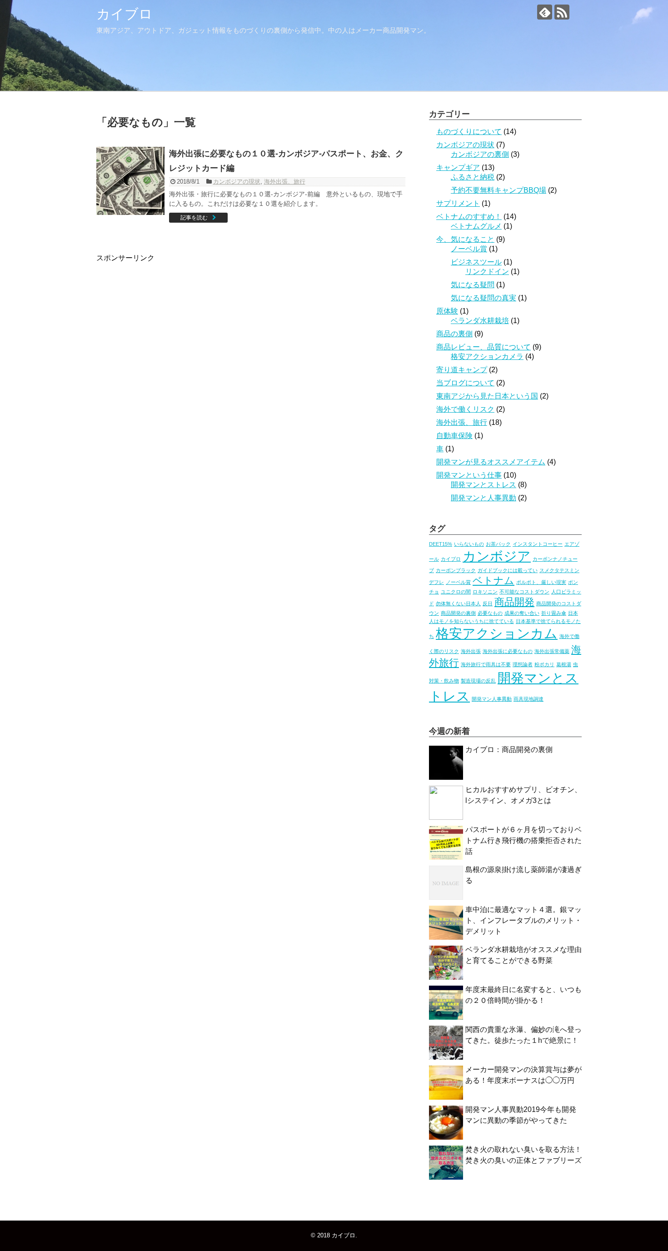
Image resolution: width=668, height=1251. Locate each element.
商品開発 (514, 602)
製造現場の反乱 (478, 680)
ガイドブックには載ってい (508, 570)
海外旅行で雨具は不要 (486, 664)
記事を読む (194, 217)
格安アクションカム (497, 633)
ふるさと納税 (472, 177)
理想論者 (523, 664)
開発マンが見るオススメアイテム (490, 462)
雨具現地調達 (528, 699)
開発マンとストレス (483, 484)
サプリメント (458, 203)
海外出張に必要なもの (508, 651)
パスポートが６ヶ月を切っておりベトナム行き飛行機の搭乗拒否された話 (523, 840)
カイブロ (124, 13)
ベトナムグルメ (476, 226)
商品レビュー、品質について (483, 347)
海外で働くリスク (465, 409)
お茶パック (498, 544)
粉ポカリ (544, 664)
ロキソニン (485, 591)
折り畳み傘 (553, 613)
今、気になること (465, 239)
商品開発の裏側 (458, 613)
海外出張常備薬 (551, 651)
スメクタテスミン (559, 570)
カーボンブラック (456, 570)
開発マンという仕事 (469, 475)
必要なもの (490, 613)
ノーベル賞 (469, 249)
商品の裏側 (454, 334)
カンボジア (497, 555)
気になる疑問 (472, 285)
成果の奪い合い (521, 613)
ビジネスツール (476, 262)
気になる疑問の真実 (483, 298)
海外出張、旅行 (284, 181)
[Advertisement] (172, 350)
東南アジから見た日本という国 (487, 396)
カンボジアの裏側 (480, 154)
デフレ (436, 582)
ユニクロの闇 (456, 591)
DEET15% (440, 544)
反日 (488, 603)
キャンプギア (458, 167)
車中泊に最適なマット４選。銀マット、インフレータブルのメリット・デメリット (523, 920)
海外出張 (471, 651)
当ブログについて (465, 383)
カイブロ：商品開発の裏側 (509, 749)
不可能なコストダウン (524, 591)
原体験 (447, 311)
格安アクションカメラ (487, 356)
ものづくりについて (469, 131)
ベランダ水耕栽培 (480, 320)
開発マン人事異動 (492, 699)
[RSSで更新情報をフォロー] (561, 12)
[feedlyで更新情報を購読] (544, 12)
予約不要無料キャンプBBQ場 (498, 190)
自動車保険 (454, 435)
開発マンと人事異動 (483, 498)
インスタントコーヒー (538, 544)
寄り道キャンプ (461, 370)
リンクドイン (487, 271)
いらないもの (469, 544)
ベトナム (493, 580)
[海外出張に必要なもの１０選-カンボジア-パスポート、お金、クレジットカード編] (130, 181)
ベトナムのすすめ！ (469, 216)
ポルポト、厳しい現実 (541, 582)
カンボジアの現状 (236, 181)
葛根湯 (563, 664)
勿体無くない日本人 (458, 603)
